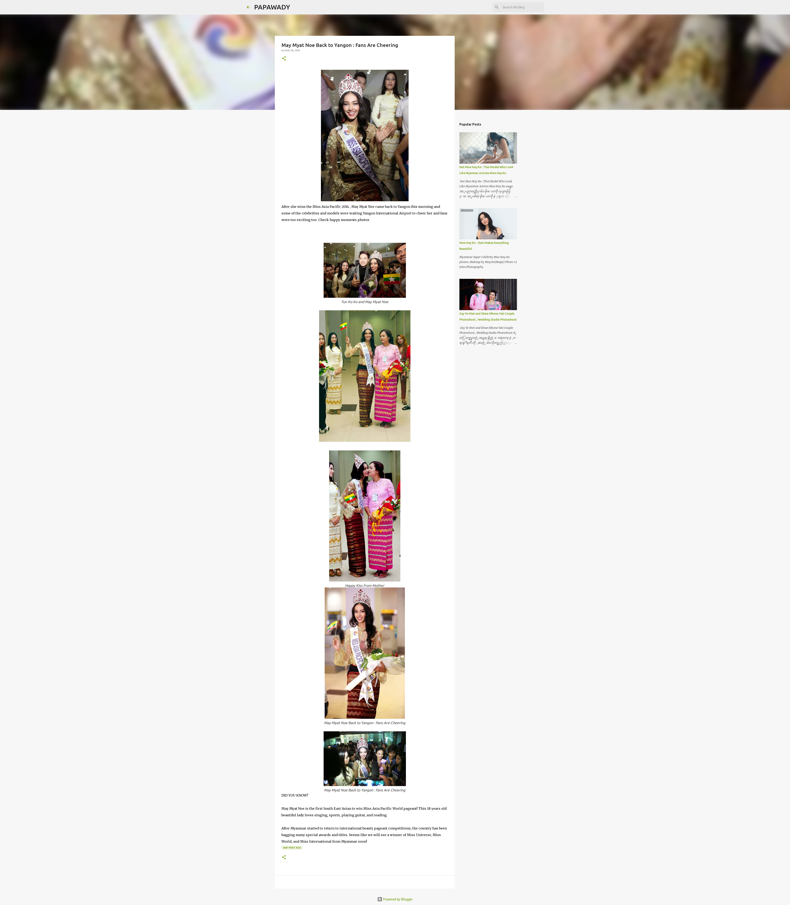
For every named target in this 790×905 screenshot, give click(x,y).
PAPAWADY (272, 7)
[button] (283, 59)
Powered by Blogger (397, 899)
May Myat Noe (292, 847)
